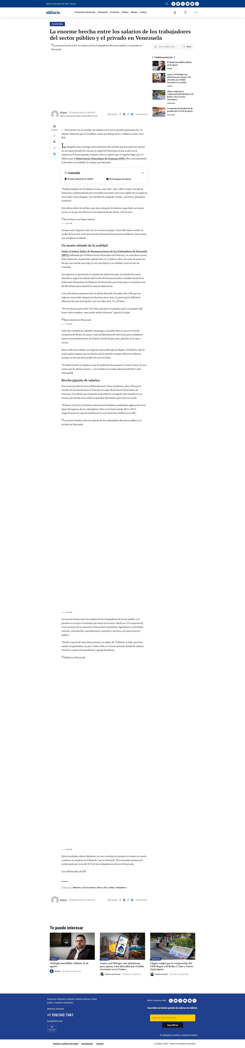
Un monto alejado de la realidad (80, 179)
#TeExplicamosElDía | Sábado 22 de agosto (69, 965)
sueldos (111, 887)
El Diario (63, 112)
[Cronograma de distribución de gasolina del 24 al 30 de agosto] (158, 112)
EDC (105, 887)
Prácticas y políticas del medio (65, 1043)
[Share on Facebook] (120, 114)
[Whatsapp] (197, 4)
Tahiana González (161, 974)
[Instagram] (173, 4)
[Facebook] (178, 4)
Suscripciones (87, 1043)
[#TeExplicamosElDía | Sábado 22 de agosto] (158, 65)
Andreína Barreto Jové (112, 974)
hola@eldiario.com (55, 1021)
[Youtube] (188, 4)
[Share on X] (124, 114)
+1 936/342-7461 (60, 1015)
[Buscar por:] (170, 46)
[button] (167, 4)
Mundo (169, 69)
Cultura (170, 86)
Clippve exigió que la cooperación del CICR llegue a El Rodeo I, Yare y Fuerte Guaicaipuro (171, 966)
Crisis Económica (89, 887)
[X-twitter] (183, 4)
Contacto (99, 1043)
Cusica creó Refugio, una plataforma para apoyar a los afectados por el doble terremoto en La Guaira (122, 966)
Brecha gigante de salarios (120, 179)
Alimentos (77, 887)
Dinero (100, 887)
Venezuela (171, 103)
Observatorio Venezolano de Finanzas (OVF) (100, 158)
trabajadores (120, 887)
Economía (57, 24)
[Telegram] (192, 4)
